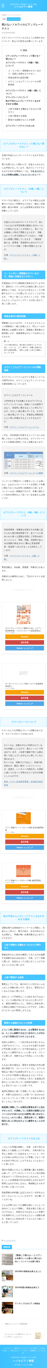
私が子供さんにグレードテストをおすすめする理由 (23, 102)
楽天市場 (24, 642)
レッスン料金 (32, 1348)
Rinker (12, 632)
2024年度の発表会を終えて (27, 1287)
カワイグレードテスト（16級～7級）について (23, 64)
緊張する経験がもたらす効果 (21, 120)
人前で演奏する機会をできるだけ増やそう (24, 110)
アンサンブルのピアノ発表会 (27, 1303)
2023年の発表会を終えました (28, 1271)
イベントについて (10, 1240)
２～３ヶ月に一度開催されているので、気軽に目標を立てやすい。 (24, 72)
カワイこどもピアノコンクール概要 (26, 473)
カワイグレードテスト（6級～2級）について (23, 92)
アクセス (24, 1350)
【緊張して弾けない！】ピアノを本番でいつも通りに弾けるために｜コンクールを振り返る (28, 1258)
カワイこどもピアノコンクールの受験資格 (24, 83)
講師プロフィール (19, 1348)
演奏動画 (32, 1350)
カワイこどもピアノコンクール (24, 427)
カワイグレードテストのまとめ (20, 125)
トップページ (7, 1348)
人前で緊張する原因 (17, 116)
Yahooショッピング (24, 648)
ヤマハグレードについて (17, 97)
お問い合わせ (14, 1350)
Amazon (24, 637)
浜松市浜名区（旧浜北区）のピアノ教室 (23, 1357)
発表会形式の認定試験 (18, 77)
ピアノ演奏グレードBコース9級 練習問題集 (23, 880)
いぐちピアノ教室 (23, 6)
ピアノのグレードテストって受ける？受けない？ (23, 57)
